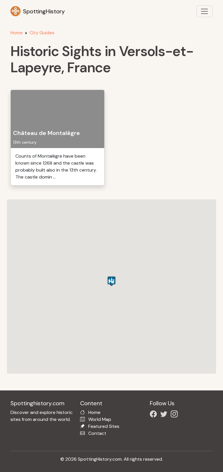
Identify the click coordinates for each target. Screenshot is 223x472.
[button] (111, 281)
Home (16, 33)
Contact (97, 433)
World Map (99, 419)
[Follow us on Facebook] (154, 415)
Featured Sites (103, 426)
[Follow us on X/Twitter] (165, 415)
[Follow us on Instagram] (175, 415)
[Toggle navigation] (204, 11)
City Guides (42, 33)
